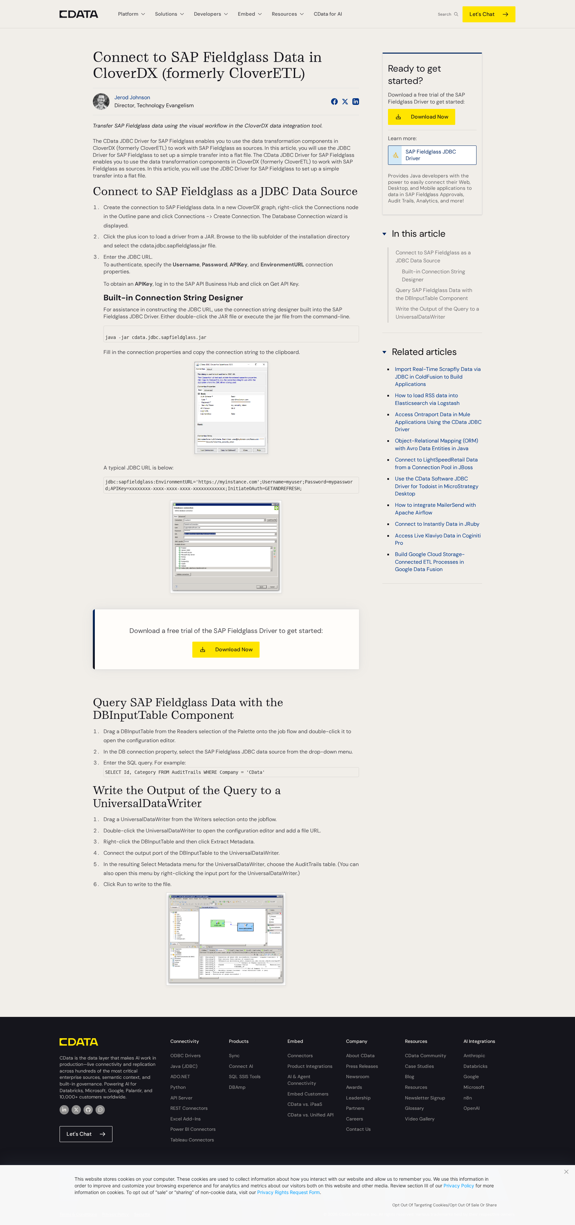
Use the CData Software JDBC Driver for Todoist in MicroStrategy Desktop (437, 486)
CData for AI (328, 14)
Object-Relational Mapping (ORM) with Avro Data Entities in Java (436, 444)
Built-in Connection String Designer (433, 275)
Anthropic (474, 1056)
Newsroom (357, 1076)
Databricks (475, 1066)
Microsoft (474, 1087)
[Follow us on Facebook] (334, 101)
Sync (234, 1056)
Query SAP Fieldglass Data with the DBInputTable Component (434, 294)
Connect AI (241, 1066)
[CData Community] (100, 1109)
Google (471, 1076)
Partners (355, 1108)
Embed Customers (308, 1094)
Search (444, 14)
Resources (416, 1087)
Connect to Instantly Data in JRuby (437, 523)
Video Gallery (420, 1119)
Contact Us (358, 1129)
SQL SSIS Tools (245, 1076)
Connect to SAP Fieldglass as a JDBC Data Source (433, 256)
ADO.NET (180, 1076)
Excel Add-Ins (185, 1119)
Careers (354, 1119)
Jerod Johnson (132, 97)
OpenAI (471, 1108)
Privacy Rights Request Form (288, 1192)
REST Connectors (189, 1108)
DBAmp (237, 1087)
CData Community (425, 1056)
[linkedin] (64, 1109)
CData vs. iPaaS (305, 1104)
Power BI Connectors (193, 1129)
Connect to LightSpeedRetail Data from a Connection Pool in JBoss (436, 463)
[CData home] (84, 14)
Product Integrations (310, 1066)
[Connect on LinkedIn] (355, 101)
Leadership (358, 1098)
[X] (76, 1109)
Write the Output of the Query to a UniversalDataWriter (437, 312)
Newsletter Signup (425, 1098)
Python (178, 1087)
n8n (468, 1098)
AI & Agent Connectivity (302, 1079)
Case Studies (419, 1066)
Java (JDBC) (183, 1066)
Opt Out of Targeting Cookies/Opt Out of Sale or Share (444, 1205)
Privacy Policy (459, 1185)
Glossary (414, 1108)
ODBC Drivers (185, 1056)
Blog (409, 1076)
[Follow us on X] (345, 101)
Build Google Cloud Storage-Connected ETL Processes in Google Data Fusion (430, 562)
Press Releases (362, 1066)
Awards (354, 1087)
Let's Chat (482, 14)
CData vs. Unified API (310, 1115)
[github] (88, 1109)
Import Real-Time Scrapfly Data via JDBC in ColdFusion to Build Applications (438, 377)
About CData (360, 1056)
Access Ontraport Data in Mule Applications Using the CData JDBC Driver (438, 422)
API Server (181, 1098)
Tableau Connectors (192, 1140)
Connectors (300, 1056)
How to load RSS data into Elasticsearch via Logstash (427, 399)
